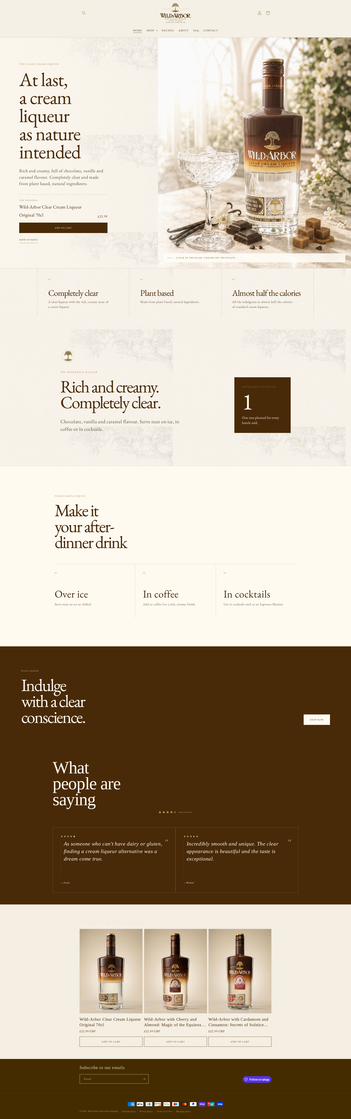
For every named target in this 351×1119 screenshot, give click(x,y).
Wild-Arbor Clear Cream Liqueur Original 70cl (110, 1022)
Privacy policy (146, 1111)
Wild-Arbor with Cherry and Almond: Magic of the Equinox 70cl (173, 1022)
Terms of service (164, 1111)
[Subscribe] (144, 1078)
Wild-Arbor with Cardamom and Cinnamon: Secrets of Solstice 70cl (238, 1022)
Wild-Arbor (93, 1111)
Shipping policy (183, 1111)
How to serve (28, 239)
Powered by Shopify (109, 1111)
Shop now (317, 719)
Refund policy (129, 1111)
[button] (84, 13)
